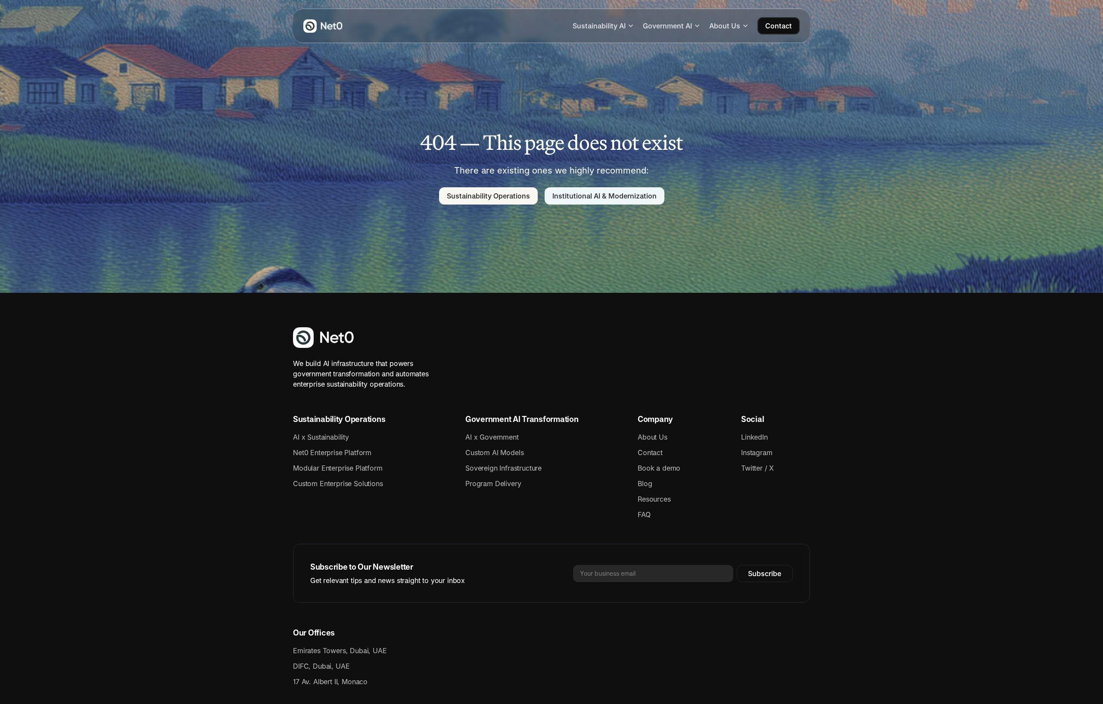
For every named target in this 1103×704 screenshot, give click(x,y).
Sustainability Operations (339, 419)
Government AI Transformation (521, 419)
